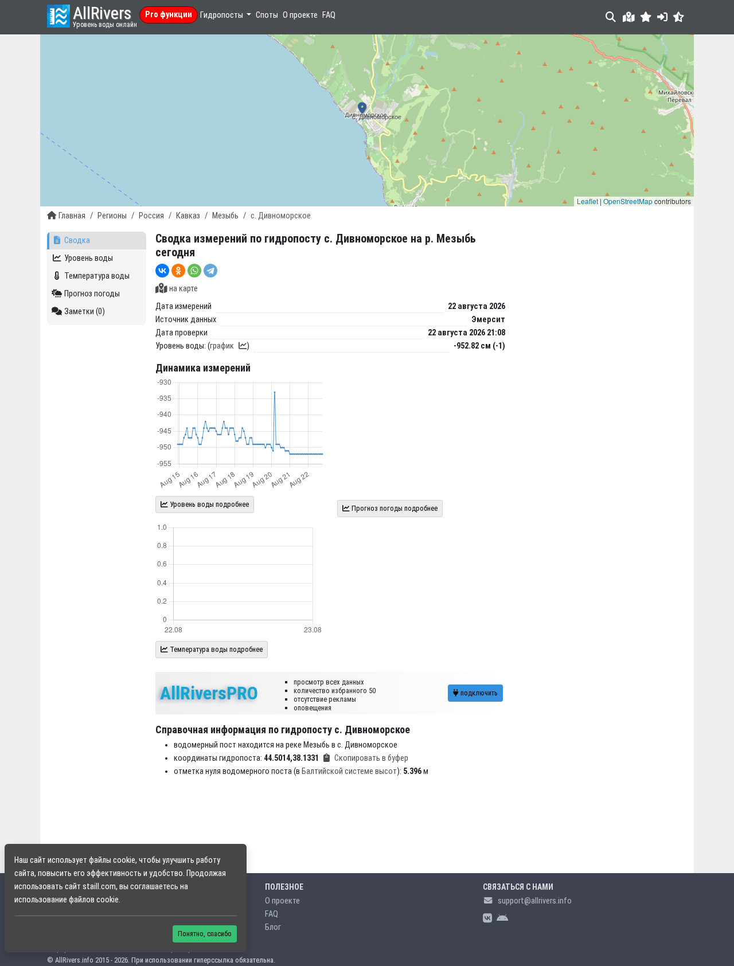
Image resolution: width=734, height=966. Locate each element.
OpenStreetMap (628, 201)
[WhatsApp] (194, 270)
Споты (267, 15)
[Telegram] (210, 270)
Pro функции (168, 14)
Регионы (112, 216)
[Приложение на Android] (502, 919)
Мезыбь (225, 216)
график (222, 346)
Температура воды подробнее (215, 649)
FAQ (328, 15)
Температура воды (97, 276)
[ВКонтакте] (162, 270)
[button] (646, 17)
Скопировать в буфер (371, 758)
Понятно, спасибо (205, 933)
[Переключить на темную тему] (679, 17)
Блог (273, 927)
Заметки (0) (84, 311)
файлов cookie (94, 900)
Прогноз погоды (92, 294)
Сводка (77, 240)
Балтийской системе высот (349, 771)
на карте (183, 289)
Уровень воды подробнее (208, 504)
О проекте (300, 15)
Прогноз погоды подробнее (394, 508)
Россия (151, 216)
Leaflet (587, 201)
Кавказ (188, 216)
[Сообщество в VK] (487, 919)
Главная (71, 216)
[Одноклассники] (178, 270)
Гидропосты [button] (222, 15)
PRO (209, 693)
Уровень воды (88, 258)
